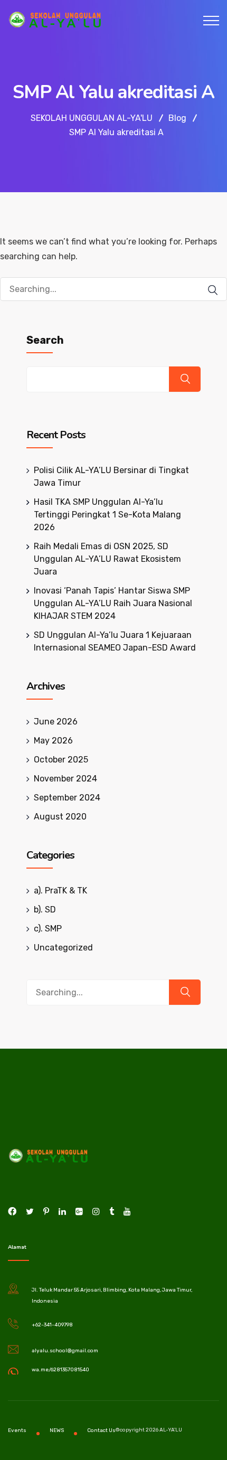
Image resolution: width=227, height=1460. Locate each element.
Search (45, 340)
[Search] (212, 290)
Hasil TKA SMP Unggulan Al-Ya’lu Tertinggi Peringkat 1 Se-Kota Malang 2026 (107, 514)
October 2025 (61, 760)
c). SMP (48, 929)
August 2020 (60, 817)
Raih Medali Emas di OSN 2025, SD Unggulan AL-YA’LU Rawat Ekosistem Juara (107, 559)
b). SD (45, 910)
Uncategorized (63, 948)
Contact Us (101, 1430)
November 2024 (65, 779)
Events (17, 1430)
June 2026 (56, 722)
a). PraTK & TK (60, 891)
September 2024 (67, 798)
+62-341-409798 (52, 1325)
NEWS (57, 1430)
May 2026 (53, 741)
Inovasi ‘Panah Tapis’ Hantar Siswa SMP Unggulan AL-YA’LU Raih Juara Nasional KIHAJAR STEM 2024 (113, 603)
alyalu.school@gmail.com (65, 1351)
